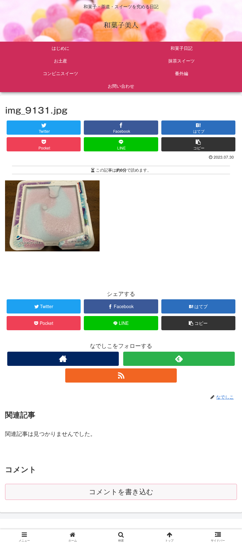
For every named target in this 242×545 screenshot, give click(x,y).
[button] (224, 527)
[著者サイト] (62, 359)
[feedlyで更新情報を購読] (178, 359)
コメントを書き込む (121, 492)
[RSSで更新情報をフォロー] (120, 375)
